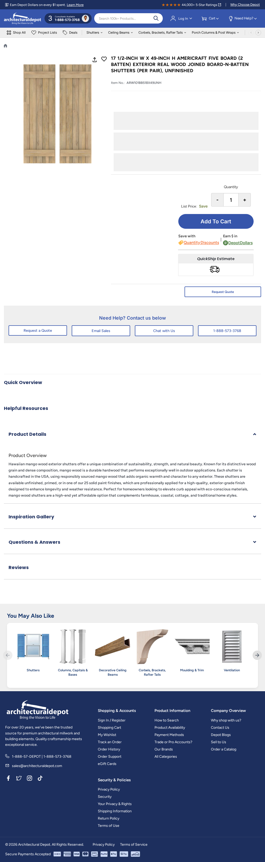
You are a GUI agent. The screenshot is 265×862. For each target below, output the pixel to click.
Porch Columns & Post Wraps (213, 32)
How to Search (166, 720)
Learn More (75, 5)
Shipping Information (115, 811)
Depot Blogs (221, 735)
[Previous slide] (7, 655)
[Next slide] (257, 655)
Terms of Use (108, 825)
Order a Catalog (223, 749)
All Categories (165, 756)
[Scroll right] (258, 32)
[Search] (156, 18)
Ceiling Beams (118, 32)
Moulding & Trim (192, 670)
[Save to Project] (104, 59)
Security (105, 796)
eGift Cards (107, 764)
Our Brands (163, 749)
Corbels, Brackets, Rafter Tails (160, 32)
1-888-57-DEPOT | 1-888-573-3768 (41, 756)
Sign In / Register (112, 720)
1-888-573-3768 (227, 330)
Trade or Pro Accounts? (173, 742)
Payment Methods (169, 735)
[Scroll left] (251, 32)
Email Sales (101, 330)
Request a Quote (38, 330)
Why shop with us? (226, 720)
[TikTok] (40, 779)
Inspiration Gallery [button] (31, 516)
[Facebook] (8, 779)
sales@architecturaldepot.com (37, 766)
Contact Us (220, 727)
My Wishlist (107, 735)
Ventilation (232, 670)
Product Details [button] (27, 434)
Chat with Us (164, 330)
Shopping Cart (109, 727)
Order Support (109, 756)
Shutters (92, 32)
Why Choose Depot (245, 4)
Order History (109, 749)
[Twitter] (19, 779)
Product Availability (169, 727)
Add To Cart (216, 221)
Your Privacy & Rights (115, 804)
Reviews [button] (19, 567)
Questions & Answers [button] (34, 542)
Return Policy (108, 818)
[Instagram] (29, 779)
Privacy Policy (109, 789)
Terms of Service (134, 844)
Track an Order (110, 742)
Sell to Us (218, 742)
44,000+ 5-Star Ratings (199, 4)
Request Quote (223, 292)
